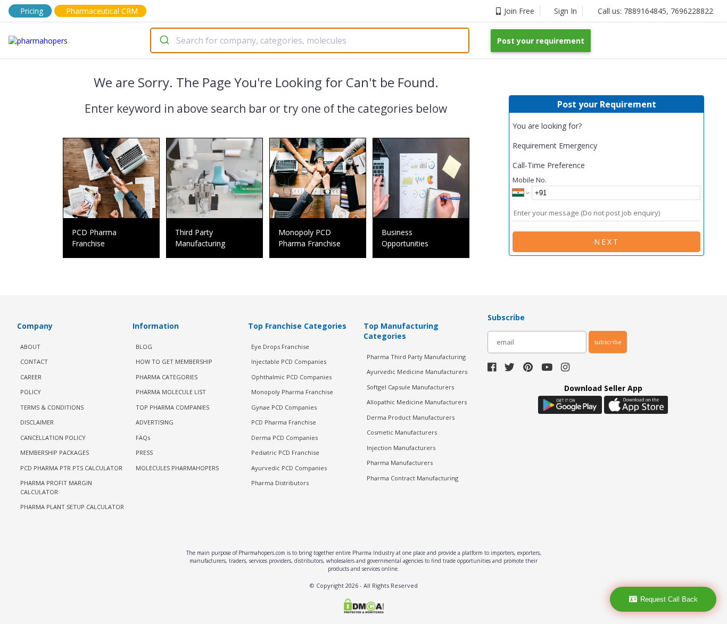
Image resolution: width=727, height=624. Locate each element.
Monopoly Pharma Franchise (292, 392)
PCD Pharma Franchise (283, 422)
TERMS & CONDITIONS (52, 407)
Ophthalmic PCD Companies (291, 377)
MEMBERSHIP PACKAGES (54, 452)
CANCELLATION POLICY (53, 438)
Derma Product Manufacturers (411, 417)
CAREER (31, 377)
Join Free (519, 11)
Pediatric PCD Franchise (285, 452)
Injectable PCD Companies (288, 361)
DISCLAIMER (37, 422)
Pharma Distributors (280, 483)
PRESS (144, 452)
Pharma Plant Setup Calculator (72, 507)
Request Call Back (669, 599)
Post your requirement (540, 41)
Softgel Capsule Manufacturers (410, 387)
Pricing (31, 11)
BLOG (144, 347)
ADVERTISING (155, 422)
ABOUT (30, 347)
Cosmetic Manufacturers (402, 432)
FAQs (143, 438)
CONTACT (34, 361)
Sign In (565, 11)
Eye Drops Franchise (280, 347)
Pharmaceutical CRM (102, 11)
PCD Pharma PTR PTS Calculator (71, 468)
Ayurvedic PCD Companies (289, 468)
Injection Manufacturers (401, 448)
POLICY (30, 392)
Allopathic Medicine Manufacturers (417, 402)
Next (606, 242)
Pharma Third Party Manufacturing (416, 357)
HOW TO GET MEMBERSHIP (174, 361)
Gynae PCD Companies (284, 407)
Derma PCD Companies (284, 438)
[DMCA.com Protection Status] (364, 606)
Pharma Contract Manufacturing (412, 478)
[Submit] (163, 40)
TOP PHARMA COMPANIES (172, 407)
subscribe (608, 342)
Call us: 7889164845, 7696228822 (655, 11)
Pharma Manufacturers (400, 463)
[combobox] (309, 40)
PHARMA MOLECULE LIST (171, 392)
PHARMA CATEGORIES (166, 377)
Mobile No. (530, 180)
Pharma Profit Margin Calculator (56, 487)
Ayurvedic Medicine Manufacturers (417, 372)
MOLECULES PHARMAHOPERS (177, 468)
